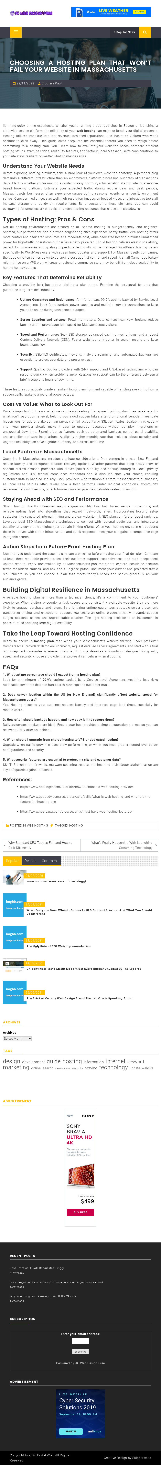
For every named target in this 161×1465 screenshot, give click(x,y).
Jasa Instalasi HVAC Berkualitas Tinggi (56, 881)
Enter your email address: (80, 1334)
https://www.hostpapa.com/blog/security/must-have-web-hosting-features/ (76, 811)
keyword (136, 1061)
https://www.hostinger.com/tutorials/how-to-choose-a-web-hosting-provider (76, 787)
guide (53, 1061)
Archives (9, 1032)
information (94, 1062)
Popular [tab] (12, 861)
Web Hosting (37, 825)
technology (113, 1067)
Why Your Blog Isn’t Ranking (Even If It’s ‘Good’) (43, 1296)
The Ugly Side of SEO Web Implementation (59, 946)
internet (116, 1061)
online (36, 1068)
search (48, 1068)
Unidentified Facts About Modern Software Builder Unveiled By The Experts (84, 969)
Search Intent (62, 1068)
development (33, 1062)
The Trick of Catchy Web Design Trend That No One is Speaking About (80, 998)
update (135, 1068)
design (11, 1061)
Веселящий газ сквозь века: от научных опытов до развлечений (56, 1282)
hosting (76, 825)
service (91, 1068)
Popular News (125, 32)
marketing (16, 1067)
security (77, 1068)
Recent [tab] (30, 861)
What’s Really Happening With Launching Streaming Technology (122, 845)
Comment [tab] (50, 861)
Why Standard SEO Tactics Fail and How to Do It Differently (40, 845)
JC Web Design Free (90, 1363)
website (147, 1068)
